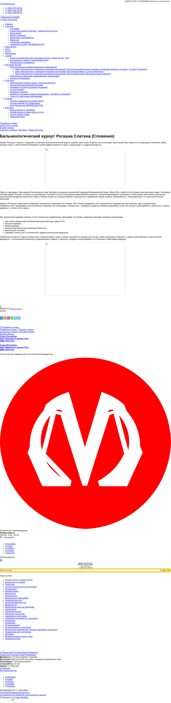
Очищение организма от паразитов (21, 618)
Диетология (10, 593)
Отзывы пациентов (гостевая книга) (26, 101)
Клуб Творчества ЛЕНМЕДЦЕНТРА (26, 105)
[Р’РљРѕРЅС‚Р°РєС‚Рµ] (1, 318)
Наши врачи (15, 33)
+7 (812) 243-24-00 (13, 10)
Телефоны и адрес (8, 123)
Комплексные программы (17, 598)
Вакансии (14, 40)
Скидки (8, 56)
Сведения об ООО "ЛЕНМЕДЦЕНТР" (27, 44)
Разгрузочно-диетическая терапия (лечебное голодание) (31, 630)
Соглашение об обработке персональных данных (23, 695)
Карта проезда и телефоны (22, 110)
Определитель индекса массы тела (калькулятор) (33, 83)
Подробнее (5, 668)
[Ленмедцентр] (7, 4)
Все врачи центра (8, 671)
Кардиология (11, 596)
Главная (9, 24)
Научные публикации (20, 78)
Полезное (9, 81)
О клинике (14, 29)
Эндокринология (13, 639)
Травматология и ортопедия (18, 632)
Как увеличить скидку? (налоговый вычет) (29, 60)
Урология (9, 634)
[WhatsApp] (12, 318)
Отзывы (8, 99)
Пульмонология (12, 625)
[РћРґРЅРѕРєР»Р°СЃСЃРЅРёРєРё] (5, 318)
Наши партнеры (17, 117)
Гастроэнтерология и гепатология (20, 587)
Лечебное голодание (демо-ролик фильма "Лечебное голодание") (40, 94)
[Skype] (15, 318)
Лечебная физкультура (15, 603)
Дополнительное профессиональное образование (33, 67)
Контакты (9, 108)
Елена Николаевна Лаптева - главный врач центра (34, 31)
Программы (10, 53)
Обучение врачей (13, 65)
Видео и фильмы (18, 35)
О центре (9, 26)
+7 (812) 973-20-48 (13, 8)
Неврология (10, 609)
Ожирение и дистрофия (16, 616)
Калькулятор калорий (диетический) (26, 85)
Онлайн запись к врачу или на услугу (27, 112)
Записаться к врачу (9, 125)
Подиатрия (10, 623)
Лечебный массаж (13, 600)
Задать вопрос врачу (20, 114)
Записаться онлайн (10, 17)
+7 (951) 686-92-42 (13, 13)
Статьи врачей (17, 90)
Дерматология (11, 591)
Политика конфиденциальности (14, 693)
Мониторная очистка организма (19, 607)
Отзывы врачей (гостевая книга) (25, 103)
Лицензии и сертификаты (22, 38)
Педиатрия (10, 621)
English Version (7, 128)
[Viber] (8, 318)
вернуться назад (16, 309)
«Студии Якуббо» (20, 697)
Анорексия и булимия (15, 582)
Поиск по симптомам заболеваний (26, 96)
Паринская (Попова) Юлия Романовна (18, 655)
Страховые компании (20, 42)
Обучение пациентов (15, 614)
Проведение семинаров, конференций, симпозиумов (34, 76)
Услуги (8, 51)
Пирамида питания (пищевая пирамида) (29, 87)
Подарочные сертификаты (22, 62)
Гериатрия (10, 584)
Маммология (11, 605)
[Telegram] (19, 318)
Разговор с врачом (18, 92)
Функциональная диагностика (19, 636)
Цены (7, 49)
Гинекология (11, 589)
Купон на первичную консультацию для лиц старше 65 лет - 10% (39, 58)
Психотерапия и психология (18, 627)
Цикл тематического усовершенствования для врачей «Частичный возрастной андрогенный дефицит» (63, 74)
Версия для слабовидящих (160, 1)
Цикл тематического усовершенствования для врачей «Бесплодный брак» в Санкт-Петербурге (59, 72)
